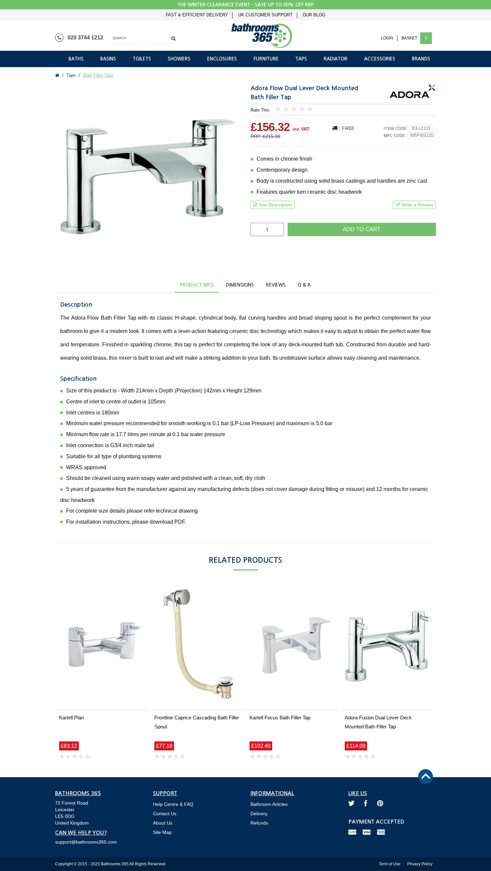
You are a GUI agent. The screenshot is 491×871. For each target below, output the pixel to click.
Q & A (304, 285)
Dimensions (240, 285)
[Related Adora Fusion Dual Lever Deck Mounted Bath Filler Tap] (388, 646)
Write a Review (417, 204)
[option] (147, 176)
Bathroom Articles (269, 804)
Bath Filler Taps (98, 75)
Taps (71, 75)
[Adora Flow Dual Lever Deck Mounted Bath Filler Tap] (147, 176)
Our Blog (314, 15)
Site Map (162, 832)
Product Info (197, 285)
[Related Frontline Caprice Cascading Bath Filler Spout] (197, 646)
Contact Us (164, 813)
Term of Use (389, 864)
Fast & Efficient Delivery (197, 15)
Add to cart (361, 229)
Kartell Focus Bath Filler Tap (280, 717)
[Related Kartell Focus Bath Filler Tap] (293, 646)
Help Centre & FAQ (173, 804)
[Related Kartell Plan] (102, 646)
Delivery (259, 813)
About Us (162, 823)
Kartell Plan (71, 717)
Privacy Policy (420, 864)
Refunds (259, 823)
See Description (275, 204)
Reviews (276, 285)
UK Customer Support (265, 15)
